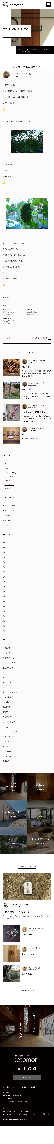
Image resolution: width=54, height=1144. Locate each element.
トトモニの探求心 (10, 692)
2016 (4, 586)
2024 (4, 547)
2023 (4, 552)
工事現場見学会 (9, 736)
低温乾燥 (6, 707)
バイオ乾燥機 (8, 697)
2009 (4, 621)
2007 (4, 631)
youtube (6, 702)
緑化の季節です (9, 318)
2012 (4, 606)
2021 (4, 562)
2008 (4, 626)
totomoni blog (10, 472)
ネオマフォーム (9, 658)
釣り (4, 677)
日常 (4, 672)
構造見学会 (7, 751)
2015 (4, 591)
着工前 (5, 746)
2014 (4, 596)
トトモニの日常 (9, 510)
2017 (4, 581)
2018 (4, 577)
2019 (4, 572)
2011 (4, 611)
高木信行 (6, 515)
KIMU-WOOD (9, 484)
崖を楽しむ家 (8, 667)
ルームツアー (8, 653)
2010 (4, 616)
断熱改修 (6, 648)
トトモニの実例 (9, 505)
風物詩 (29, 309)
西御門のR (7, 756)
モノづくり (7, 741)
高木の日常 (9, 476)
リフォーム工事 (9, 722)
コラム (5, 463)
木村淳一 (6, 520)
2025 (4, 542)
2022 (4, 557)
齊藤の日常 (9, 480)
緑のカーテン (8, 309)
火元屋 (5, 726)
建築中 (5, 712)
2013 (4, 601)
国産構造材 (7, 717)
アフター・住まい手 (11, 731)
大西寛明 (6, 525)
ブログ (5, 468)
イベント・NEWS (9, 662)
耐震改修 (6, 761)
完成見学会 (7, 682)
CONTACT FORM (27, 1077)
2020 (4, 567)
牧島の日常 (9, 488)
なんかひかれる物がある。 (39, 339)
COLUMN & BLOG (27, 991)
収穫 (8, 338)
